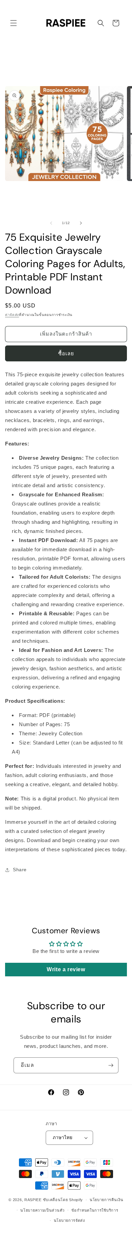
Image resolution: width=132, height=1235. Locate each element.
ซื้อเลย (66, 353)
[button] (13, 23)
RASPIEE (33, 1200)
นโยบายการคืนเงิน (107, 1200)
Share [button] (20, 869)
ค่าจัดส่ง (12, 315)
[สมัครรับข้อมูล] (110, 1065)
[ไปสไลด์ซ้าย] (51, 223)
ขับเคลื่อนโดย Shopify (63, 1200)
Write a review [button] (66, 969)
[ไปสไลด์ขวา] (80, 223)
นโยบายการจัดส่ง (69, 1220)
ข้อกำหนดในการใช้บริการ (94, 1210)
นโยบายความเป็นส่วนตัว (42, 1210)
